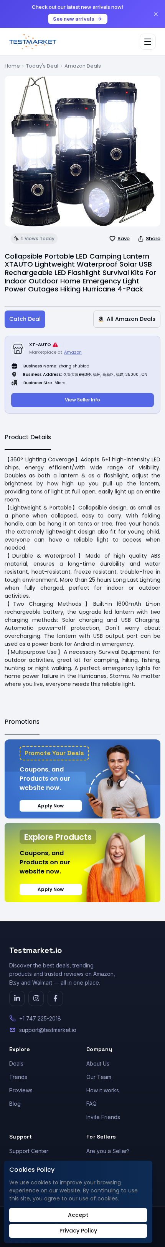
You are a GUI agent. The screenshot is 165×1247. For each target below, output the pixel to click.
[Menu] (148, 42)
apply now (51, 805)
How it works (102, 1090)
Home (12, 66)
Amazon (73, 352)
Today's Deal (42, 66)
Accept (78, 1215)
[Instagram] (36, 998)
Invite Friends (103, 1117)
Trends (18, 1077)
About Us (97, 1063)
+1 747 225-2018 (40, 1018)
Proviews (21, 1090)
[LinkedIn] (17, 998)
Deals (16, 1063)
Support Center (28, 1151)
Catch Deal (25, 319)
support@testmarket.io (47, 1030)
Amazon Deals (82, 66)
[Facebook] (55, 998)
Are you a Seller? (108, 1151)
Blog (15, 1103)
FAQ (91, 1103)
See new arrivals (73, 19)
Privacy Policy (78, 1230)
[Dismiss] (155, 14)
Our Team (98, 1077)
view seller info (82, 399)
